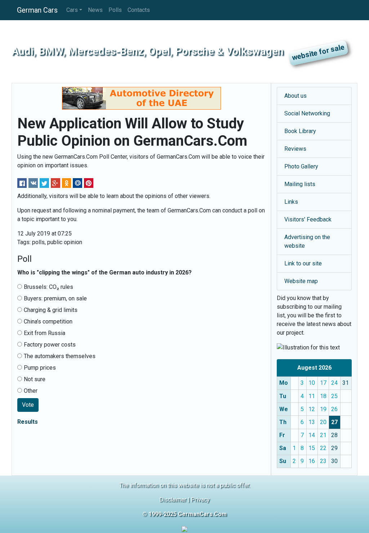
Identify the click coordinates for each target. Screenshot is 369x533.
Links (291, 201)
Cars (72, 9)
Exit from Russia (44, 333)
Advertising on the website (307, 241)
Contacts (139, 9)
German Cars (37, 10)
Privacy (200, 499)
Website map (301, 281)
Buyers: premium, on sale (55, 298)
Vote (28, 404)
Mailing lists (299, 184)
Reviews (295, 148)
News (95, 9)
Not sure (34, 379)
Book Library (300, 131)
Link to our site (303, 263)
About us (295, 95)
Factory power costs (50, 344)
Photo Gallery (301, 166)
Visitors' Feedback (308, 219)
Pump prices (40, 367)
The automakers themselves (59, 356)
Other (30, 390)
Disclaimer (172, 499)
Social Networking (307, 113)
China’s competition (48, 321)
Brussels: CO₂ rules (48, 286)
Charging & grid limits (50, 310)
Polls (115, 9)
